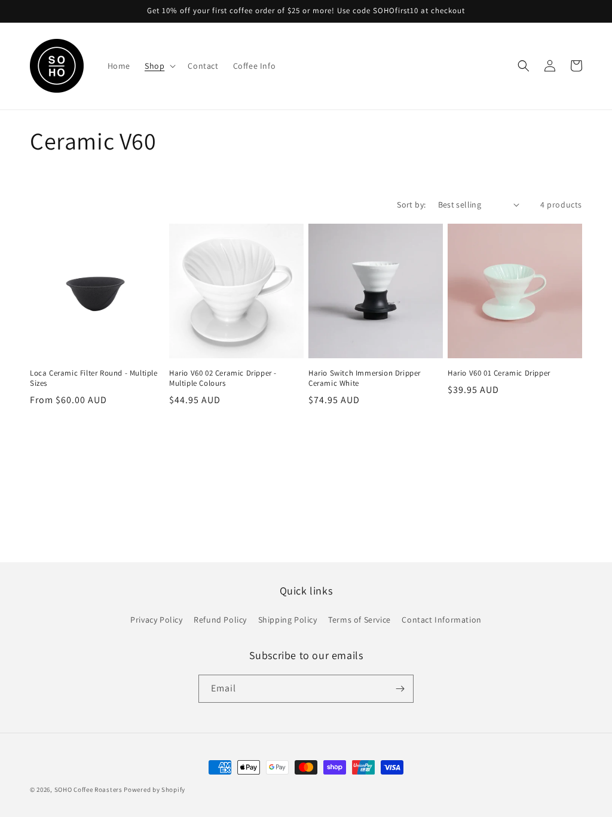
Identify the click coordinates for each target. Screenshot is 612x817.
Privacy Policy (156, 619)
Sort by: (411, 204)
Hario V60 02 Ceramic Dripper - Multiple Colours (223, 378)
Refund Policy (220, 619)
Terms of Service (359, 619)
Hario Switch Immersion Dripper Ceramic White (364, 378)
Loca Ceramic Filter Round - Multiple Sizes (94, 378)
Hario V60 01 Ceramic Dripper (499, 373)
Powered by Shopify (154, 789)
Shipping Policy (287, 619)
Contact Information (441, 619)
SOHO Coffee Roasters (88, 789)
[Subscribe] (400, 689)
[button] (158, 65)
